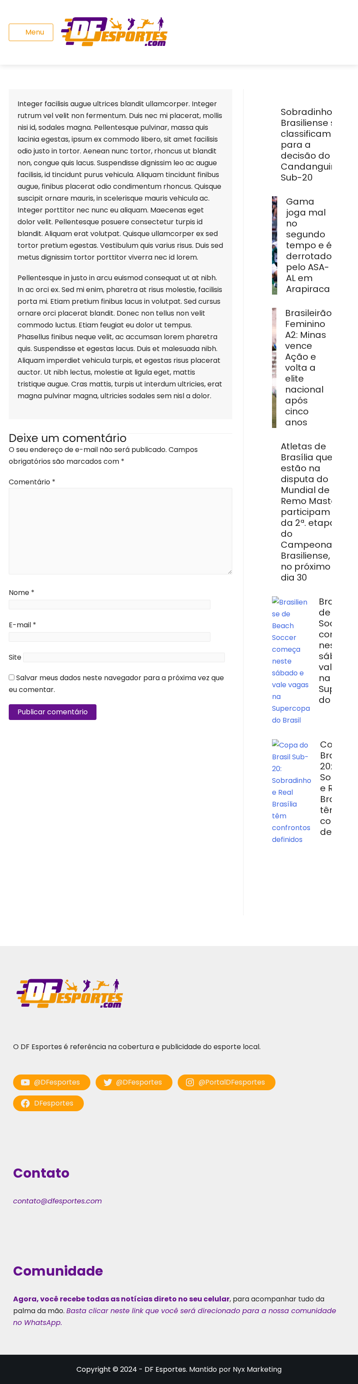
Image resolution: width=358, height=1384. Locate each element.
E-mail (22, 625)
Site (15, 657)
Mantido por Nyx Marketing (235, 1369)
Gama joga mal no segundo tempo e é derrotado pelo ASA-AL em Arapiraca (309, 245)
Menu (34, 32)
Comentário (32, 482)
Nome (21, 593)
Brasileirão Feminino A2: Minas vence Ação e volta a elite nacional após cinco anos (308, 367)
